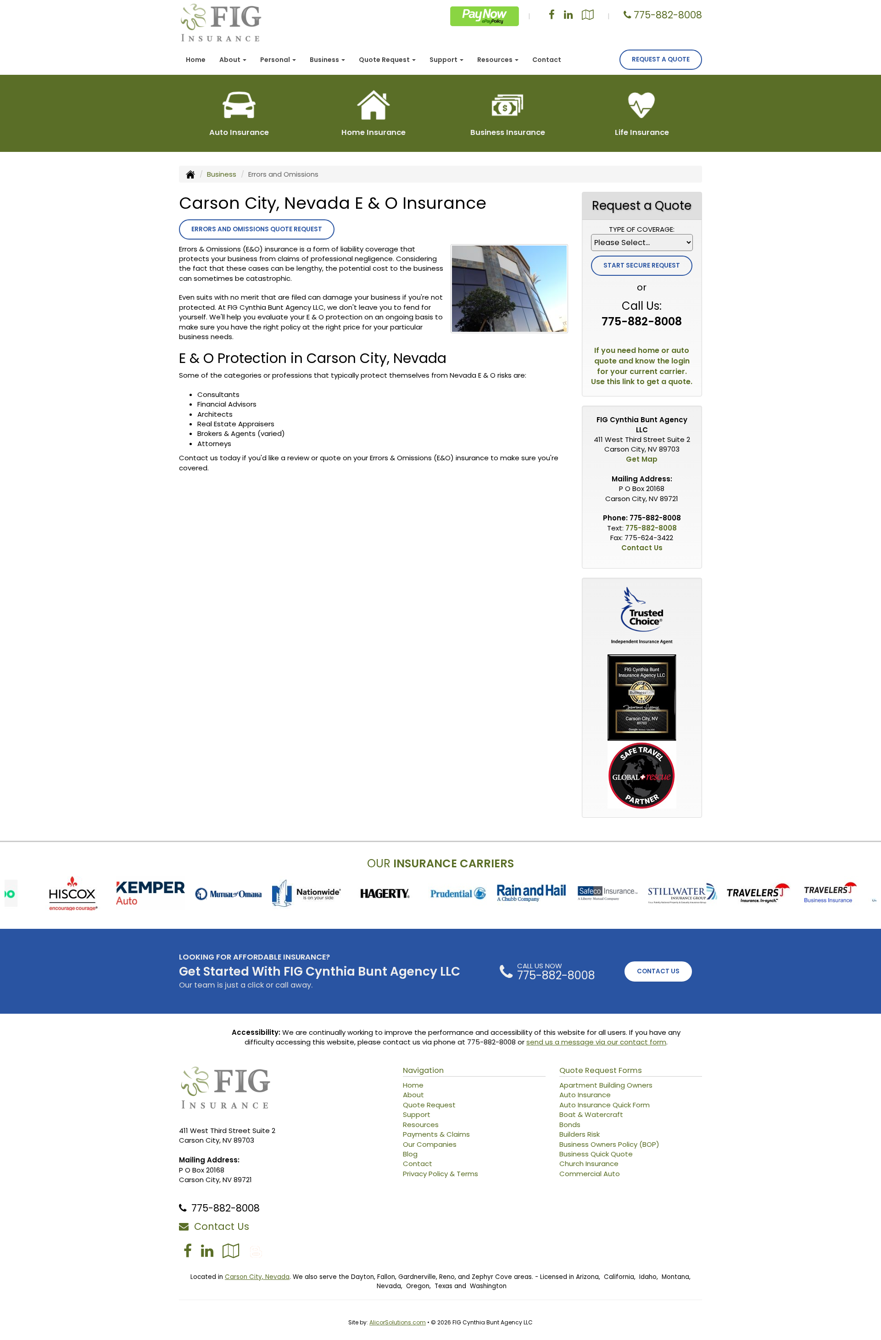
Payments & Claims (436, 1134)
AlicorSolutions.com (397, 1322)
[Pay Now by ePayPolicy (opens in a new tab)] (484, 16)
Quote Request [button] (385, 59)
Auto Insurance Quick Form (604, 1105)
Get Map (642, 459)
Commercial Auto (589, 1173)
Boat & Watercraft (591, 1114)
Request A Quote (661, 59)
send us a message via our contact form (596, 1042)
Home (196, 59)
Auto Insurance (585, 1095)
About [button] (230, 59)
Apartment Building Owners (605, 1085)
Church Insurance (589, 1163)
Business (221, 174)
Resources (421, 1124)
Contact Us (642, 548)
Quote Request (429, 1105)
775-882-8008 (668, 15)
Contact (546, 59)
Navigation (423, 1070)
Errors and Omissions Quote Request (256, 229)
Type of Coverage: (642, 229)
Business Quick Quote (596, 1154)
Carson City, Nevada (257, 1277)
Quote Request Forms (600, 1070)
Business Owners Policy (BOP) (609, 1144)
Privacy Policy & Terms (440, 1173)
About (413, 1095)
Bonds (569, 1124)
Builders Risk (579, 1134)
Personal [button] (275, 59)
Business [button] (325, 59)
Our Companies (430, 1144)
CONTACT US (658, 971)
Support (416, 1114)
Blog (410, 1154)
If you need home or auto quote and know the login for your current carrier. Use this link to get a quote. (641, 366)
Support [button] (444, 59)
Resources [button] (495, 59)
